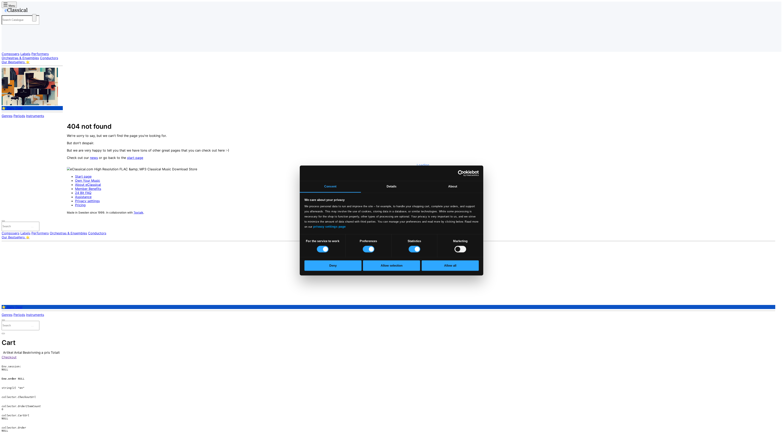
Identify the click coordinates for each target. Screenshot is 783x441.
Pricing (80, 205)
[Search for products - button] (34, 17)
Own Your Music (87, 180)
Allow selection (392, 265)
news (94, 158)
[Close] (3, 221)
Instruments (35, 116)
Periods (19, 116)
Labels (25, 54)
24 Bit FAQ (83, 193)
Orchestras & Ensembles (20, 58)
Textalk (138, 212)
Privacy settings (87, 201)
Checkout (9, 357)
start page (135, 158)
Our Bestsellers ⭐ (16, 62)
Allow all (450, 265)
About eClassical (88, 185)
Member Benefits (88, 189)
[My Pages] (8, 45)
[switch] (368, 249)
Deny (333, 265)
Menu (11, 5)
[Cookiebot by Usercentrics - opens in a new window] (461, 173)
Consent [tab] (330, 186)
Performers (40, 54)
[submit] (32, 326)
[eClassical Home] (34, 11)
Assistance (83, 197)
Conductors (49, 58)
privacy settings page (329, 226)
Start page (83, 176)
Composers (10, 54)
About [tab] (452, 186)
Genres (7, 116)
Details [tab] (392, 186)
